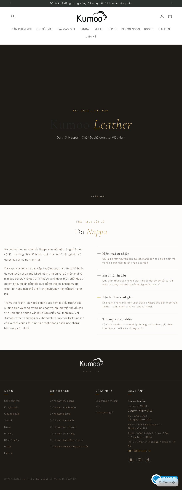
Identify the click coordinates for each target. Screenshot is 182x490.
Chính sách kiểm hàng (62, 433)
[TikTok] (148, 460)
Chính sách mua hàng (62, 400)
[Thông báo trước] (10, 3)
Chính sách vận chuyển (63, 427)
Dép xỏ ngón (11, 440)
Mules (7, 427)
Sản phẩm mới (12, 400)
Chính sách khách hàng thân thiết (69, 446)
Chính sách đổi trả (60, 413)
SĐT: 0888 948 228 (139, 451)
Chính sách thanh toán (63, 407)
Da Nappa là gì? (104, 412)
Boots (8, 446)
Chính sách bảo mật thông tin (67, 440)
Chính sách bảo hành (62, 420)
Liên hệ (8, 453)
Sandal (8, 420)
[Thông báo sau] (172, 3)
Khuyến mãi (11, 407)
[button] (13, 16)
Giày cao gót (11, 413)
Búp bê (8, 433)
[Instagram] (139, 460)
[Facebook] (131, 460)
